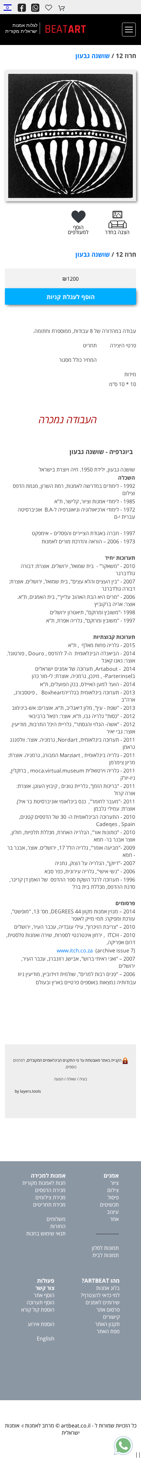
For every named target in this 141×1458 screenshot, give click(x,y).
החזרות (58, 1226)
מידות (130, 374)
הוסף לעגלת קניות (71, 297)
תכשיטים (109, 1204)
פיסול (113, 1197)
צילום (113, 1190)
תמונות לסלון (105, 1247)
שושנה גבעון (92, 56)
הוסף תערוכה (40, 1302)
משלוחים (56, 1219)
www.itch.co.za (75, 950)
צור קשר (44, 1288)
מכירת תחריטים (49, 1204)
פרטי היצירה (123, 345)
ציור (115, 1182)
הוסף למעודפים (78, 230)
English (45, 1338)
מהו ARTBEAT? (101, 1280)
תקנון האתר (107, 1324)
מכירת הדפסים (50, 1190)
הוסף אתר (44, 1295)
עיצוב (113, 1211)
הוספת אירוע (41, 1324)
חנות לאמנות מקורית (44, 1182)
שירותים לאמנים (103, 1302)
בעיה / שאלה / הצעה (70, 1079)
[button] (7, 7)
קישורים (111, 1316)
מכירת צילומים (50, 1197)
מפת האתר (108, 1331)
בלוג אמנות (108, 1288)
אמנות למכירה (48, 1175)
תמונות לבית (105, 1255)
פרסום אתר (108, 1309)
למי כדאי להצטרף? (100, 1295)
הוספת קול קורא (37, 1309)
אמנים (111, 1175)
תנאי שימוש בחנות (46, 1233)
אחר (114, 1219)
